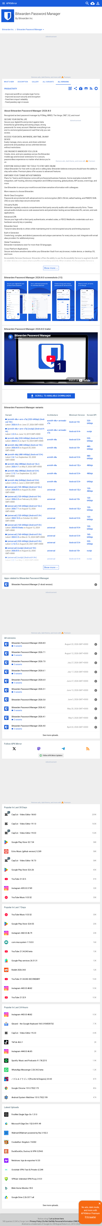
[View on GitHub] (86, 89)
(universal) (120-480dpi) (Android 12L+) (24, 487)
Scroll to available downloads (53, 395)
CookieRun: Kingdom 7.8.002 (24, 1142)
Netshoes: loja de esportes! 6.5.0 (26, 1160)
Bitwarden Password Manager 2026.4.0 (28, 726)
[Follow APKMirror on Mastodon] (38, 750)
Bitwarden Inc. (25, 18)
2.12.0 (14, 544)
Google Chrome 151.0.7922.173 (25, 1088)
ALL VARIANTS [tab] (48, 82)
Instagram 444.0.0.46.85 (22, 1051)
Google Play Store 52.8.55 (23, 924)
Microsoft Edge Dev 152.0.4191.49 (26, 1123)
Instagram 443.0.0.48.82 (22, 988)
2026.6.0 (15, 425)
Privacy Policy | (36, 1221)
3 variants (18, 646)
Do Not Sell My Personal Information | (58, 1221)
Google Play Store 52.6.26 (23, 870)
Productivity (10, 89)
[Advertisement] (51, 56)
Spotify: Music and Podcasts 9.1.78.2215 (29, 1060)
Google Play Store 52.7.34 (23, 842)
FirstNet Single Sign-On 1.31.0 (24, 1114)
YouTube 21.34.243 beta (22, 951)
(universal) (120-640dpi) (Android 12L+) (24, 506)
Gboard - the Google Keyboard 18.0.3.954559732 (33, 1024)
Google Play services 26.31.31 (24, 960)
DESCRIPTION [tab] (23, 82)
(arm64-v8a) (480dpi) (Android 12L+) (23, 464)
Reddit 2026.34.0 (19, 970)
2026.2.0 (15, 499)
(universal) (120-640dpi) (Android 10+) (24, 496)
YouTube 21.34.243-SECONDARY (26, 979)
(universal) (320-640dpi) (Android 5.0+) (24, 541)
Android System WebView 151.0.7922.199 (30, 1097)
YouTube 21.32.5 (19, 879)
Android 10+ (74, 422)
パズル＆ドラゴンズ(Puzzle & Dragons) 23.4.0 (32, 1079)
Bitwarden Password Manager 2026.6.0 (28, 680)
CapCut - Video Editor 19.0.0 (24, 833)
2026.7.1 (15, 509)
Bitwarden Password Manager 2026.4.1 (28, 716)
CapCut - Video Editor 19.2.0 (24, 1033)
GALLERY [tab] (35, 82)
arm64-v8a (52, 440)
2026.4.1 (15, 467)
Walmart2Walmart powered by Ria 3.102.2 (30, 1133)
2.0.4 (13, 434)
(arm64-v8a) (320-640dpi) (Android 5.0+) (25, 438)
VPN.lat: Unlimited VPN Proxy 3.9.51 (27, 1179)
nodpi (89, 431)
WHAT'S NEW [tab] (9, 82)
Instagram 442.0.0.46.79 (22, 933)
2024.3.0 (15, 537)
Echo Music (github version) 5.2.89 (26, 851)
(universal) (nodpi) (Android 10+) (21, 548)
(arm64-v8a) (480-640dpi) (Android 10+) (24, 445)
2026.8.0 (15, 448)
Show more (50, 268)
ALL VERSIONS (63, 82)
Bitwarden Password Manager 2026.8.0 (28, 643)
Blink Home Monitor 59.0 (22, 1188)
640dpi (90, 482)
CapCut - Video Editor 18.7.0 (24, 860)
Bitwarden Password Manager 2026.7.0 (28, 661)
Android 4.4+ (74, 431)
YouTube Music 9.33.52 (22, 897)
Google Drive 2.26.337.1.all (23, 1197)
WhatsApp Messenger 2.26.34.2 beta (27, 1070)
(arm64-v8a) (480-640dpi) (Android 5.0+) (25, 454)
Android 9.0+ (74, 528)
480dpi (90, 465)
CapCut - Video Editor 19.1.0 (24, 824)
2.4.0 (13, 483)
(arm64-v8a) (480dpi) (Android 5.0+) (23, 471)
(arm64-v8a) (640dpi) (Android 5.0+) (23, 480)
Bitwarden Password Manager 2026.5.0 (28, 700)
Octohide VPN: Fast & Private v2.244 (27, 1170)
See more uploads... (51, 735)
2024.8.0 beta (17, 528)
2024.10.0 (15, 518)
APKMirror (11, 3)
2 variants (18, 720)
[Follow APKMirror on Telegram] (63, 750)
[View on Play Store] (80, 89)
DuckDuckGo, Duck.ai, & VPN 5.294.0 (27, 1151)
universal (51, 490)
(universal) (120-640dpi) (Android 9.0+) (24, 525)
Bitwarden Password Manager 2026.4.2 (28, 707)
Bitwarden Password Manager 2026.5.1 (28, 689)
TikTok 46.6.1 (17, 1042)
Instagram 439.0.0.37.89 (22, 888)
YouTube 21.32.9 (19, 997)
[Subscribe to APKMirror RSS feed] (87, 750)
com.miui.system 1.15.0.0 (22, 942)
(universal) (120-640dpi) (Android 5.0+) (24, 515)
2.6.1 (13, 457)
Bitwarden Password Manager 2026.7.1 (28, 652)
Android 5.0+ (74, 440)
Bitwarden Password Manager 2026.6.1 (28, 670)
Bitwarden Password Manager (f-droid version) (32, 584)
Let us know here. (57, 1219)
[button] (70, 89)
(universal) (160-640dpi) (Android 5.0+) (24, 534)
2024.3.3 (15, 441)
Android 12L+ (75, 465)
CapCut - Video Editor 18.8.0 (24, 814)
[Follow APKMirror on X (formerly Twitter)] (14, 750)
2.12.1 (14, 473)
